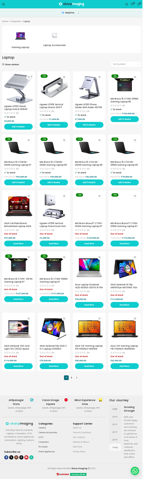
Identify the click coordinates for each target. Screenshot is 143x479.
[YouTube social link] (26, 457)
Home (5, 21)
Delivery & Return (81, 442)
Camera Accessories (48, 432)
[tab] (115, 409)
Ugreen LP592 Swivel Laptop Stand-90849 (15, 108)
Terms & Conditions (82, 432)
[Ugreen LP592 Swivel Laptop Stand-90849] (18, 88)
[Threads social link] (21, 457)
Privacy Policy (79, 451)
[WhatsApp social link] (31, 457)
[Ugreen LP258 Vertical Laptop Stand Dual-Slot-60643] (54, 206)
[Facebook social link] (6, 457)
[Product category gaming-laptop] (20, 39)
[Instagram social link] (16, 457)
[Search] (126, 4)
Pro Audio (43, 446)
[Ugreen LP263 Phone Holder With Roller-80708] (89, 87)
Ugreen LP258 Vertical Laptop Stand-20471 (51, 106)
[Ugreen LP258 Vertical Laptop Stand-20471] (54, 87)
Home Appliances (47, 451)
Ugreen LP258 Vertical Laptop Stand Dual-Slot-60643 (53, 226)
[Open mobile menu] (3, 4)
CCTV (41, 437)
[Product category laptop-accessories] (54, 38)
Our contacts (79, 437)
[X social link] (11, 457)
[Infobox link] (19, 402)
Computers (15, 21)
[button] (18, 127)
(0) (17, 113)
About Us (77, 427)
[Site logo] (71, 4)
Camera (42, 427)
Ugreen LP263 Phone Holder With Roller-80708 (88, 106)
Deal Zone (77, 446)
